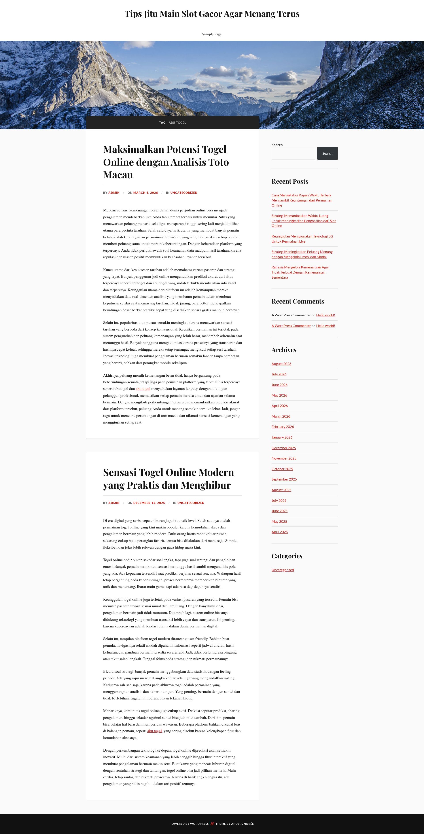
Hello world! (325, 315)
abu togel (143, 388)
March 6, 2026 (145, 192)
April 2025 (280, 532)
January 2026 (282, 437)
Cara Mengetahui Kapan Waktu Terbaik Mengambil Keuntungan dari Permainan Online (302, 200)
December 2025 (284, 448)
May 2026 (279, 395)
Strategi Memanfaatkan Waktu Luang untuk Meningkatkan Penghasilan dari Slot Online (304, 220)
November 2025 (284, 458)
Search (277, 144)
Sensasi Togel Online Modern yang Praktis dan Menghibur (168, 478)
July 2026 (279, 374)
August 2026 (281, 363)
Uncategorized (183, 192)
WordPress (199, 823)
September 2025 (284, 479)
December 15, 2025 (149, 503)
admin (114, 192)
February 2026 (283, 426)
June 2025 (280, 511)
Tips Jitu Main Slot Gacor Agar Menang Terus (212, 13)
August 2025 (281, 490)
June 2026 (280, 384)
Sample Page (212, 34)
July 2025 (279, 500)
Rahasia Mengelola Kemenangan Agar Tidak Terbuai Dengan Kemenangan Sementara (300, 272)
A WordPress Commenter (291, 325)
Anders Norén (242, 823)
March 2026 (281, 416)
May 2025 (279, 521)
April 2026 (280, 405)
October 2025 (282, 469)
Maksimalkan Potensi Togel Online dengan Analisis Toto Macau (166, 161)
